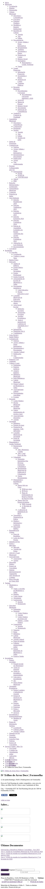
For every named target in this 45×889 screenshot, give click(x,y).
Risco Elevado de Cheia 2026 (14, 580)
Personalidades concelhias (18, 394)
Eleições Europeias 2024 (18, 217)
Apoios (15, 560)
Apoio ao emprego (16, 668)
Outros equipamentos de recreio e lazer (18, 412)
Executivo (16, 19)
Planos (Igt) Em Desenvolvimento (23, 501)
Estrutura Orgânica (16, 22)
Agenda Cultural (18, 352)
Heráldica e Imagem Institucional (17, 27)
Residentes (8, 250)
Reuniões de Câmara (17, 32)
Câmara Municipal (12, 13)
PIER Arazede (26, 504)
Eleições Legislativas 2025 (17, 213)
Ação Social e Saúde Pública (14, 336)
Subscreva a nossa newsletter (10, 872)
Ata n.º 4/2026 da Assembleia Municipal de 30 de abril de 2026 (22, 851)
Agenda (20, 34)
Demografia (13, 10)
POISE (20, 173)
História (11, 8)
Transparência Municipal (13, 189)
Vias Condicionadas (18, 357)
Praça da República (16, 535)
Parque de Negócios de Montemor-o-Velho (17, 698)
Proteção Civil (14, 359)
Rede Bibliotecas (19, 378)
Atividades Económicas (13, 687)
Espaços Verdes (18, 656)
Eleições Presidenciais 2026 (17, 201)
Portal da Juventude (16, 439)
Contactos (12, 192)
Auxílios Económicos (22, 317)
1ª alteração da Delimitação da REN (23, 511)
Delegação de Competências (22, 110)
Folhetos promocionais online (17, 645)
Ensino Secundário (17, 270)
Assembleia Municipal (13, 120)
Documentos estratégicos (17, 287)
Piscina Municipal (16, 403)
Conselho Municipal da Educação (17, 297)
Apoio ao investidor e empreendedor (18, 673)
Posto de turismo (18, 641)
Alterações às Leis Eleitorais (18, 244)
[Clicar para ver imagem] (14, 771)
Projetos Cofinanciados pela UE (14, 168)
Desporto (12, 399)
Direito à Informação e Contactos (17, 523)
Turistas (7, 583)
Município (8, 4)
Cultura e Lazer (14, 363)
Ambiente (12, 361)
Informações (17, 329)
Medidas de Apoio (17, 719)
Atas (19, 36)
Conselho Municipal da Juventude (17, 434)
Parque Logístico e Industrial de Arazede (19, 692)
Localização (13, 6)
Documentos (22, 108)
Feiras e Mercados (12, 544)
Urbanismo (17, 457)
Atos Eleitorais (14, 198)
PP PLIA (25, 491)
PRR (15, 181)
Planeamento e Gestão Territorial (27, 63)
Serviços (16, 713)
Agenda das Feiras (17, 550)
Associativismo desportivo (18, 417)
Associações (17, 559)
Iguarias (20, 602)
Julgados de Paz (14, 542)
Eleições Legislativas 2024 (17, 222)
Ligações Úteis (14, 739)
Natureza (16, 630)
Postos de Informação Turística (13, 724)
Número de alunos (17, 302)
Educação (12, 262)
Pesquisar (5, 870)
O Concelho (13, 252)
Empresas (16, 707)
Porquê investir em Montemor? (18, 665)
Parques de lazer (18, 425)
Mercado (16, 547)
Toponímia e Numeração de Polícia (18, 517)
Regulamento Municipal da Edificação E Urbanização (22, 471)
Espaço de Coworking (13, 567)
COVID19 (12, 249)
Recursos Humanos (16, 88)
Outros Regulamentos (22, 477)
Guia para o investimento (17, 678)
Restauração (22, 604)
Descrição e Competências (18, 16)
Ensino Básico (18, 267)
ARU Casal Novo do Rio (22, 454)
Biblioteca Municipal (16, 375)
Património (17, 365)
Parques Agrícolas (16, 704)
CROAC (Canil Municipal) (14, 554)
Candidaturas (17, 333)
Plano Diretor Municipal (17, 683)
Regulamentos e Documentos (18, 155)
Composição (17, 126)
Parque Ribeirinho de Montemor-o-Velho (17, 651)
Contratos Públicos (21, 84)
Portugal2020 (17, 172)
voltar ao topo (5, 800)
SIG (14, 681)
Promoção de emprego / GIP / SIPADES (18, 429)
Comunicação (13, 145)
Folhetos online (18, 729)
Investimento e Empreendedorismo (15, 715)
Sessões (16, 130)
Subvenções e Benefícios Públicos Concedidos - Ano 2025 (20, 850)
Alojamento (17, 598)
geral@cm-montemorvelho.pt (12, 882)
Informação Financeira (21, 73)
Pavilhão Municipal (16, 407)
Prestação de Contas (22, 56)
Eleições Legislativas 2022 (17, 239)
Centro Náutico (18, 401)
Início (7, 2)
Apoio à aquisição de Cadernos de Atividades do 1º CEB (23, 323)
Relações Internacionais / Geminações (14, 185)
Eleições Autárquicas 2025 (17, 207)
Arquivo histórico (16, 372)
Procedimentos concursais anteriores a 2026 (27, 96)
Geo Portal (12, 748)
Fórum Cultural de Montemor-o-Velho (18, 386)
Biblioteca (16, 423)
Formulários (22, 61)
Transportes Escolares (21, 313)
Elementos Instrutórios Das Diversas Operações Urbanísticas (23, 462)
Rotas (15, 632)
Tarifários (21, 49)
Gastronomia (17, 600)
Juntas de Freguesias (12, 142)
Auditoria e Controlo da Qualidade (17, 115)
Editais (20, 38)
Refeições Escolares (21, 310)
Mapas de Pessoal (21, 103)
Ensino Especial (18, 277)
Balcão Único (13, 260)
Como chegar (17, 596)
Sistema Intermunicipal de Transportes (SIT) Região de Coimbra (15, 573)
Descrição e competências (17, 124)
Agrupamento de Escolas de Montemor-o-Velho (18, 281)
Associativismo (14, 557)
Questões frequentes (12, 736)
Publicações (17, 158)
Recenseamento (18, 247)
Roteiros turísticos (16, 368)
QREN (15, 179)
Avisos (15, 160)
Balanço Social (23, 59)
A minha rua (13, 750)
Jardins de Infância (16, 264)
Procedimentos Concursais (22, 92)
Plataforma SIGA (19, 331)
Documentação (18, 40)
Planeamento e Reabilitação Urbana (18, 481)
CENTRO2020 (23, 177)
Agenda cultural (18, 639)
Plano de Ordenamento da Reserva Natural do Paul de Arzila (27, 495)
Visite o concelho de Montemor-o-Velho (19, 590)
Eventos (16, 397)
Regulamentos (22, 48)
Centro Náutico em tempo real (23, 618)
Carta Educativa (23, 290)
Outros (20, 66)
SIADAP (21, 100)
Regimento (17, 128)
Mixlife (23, 887)
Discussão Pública (16, 527)
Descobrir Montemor (12, 606)
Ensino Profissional (17, 274)
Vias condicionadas (18, 163)
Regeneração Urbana (17, 447)
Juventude (12, 421)
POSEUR (21, 175)
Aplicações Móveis (13, 757)
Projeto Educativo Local (23, 293)
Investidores (9, 658)
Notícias (16, 147)
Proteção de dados (36, 882)
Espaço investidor (12, 661)
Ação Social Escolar (17, 306)
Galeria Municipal (16, 381)
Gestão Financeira (16, 69)
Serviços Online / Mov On (13, 746)
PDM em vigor (27, 489)
